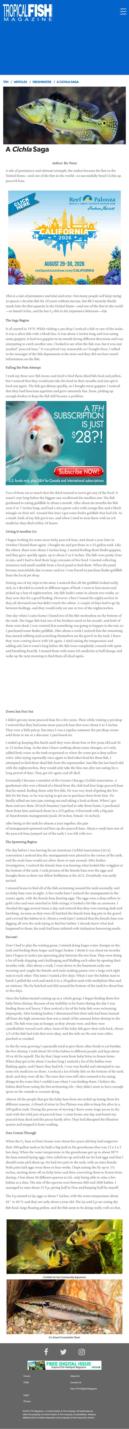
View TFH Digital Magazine (83, 1389)
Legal (26, 1395)
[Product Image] (56, 443)
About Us (75, 1376)
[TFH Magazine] (27, 12)
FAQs (26, 1382)
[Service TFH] (64, 1365)
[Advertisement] (64, 49)
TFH (5, 82)
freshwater (42, 82)
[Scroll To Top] (120, 1425)
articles (20, 82)
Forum (27, 1376)
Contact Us (75, 1382)
